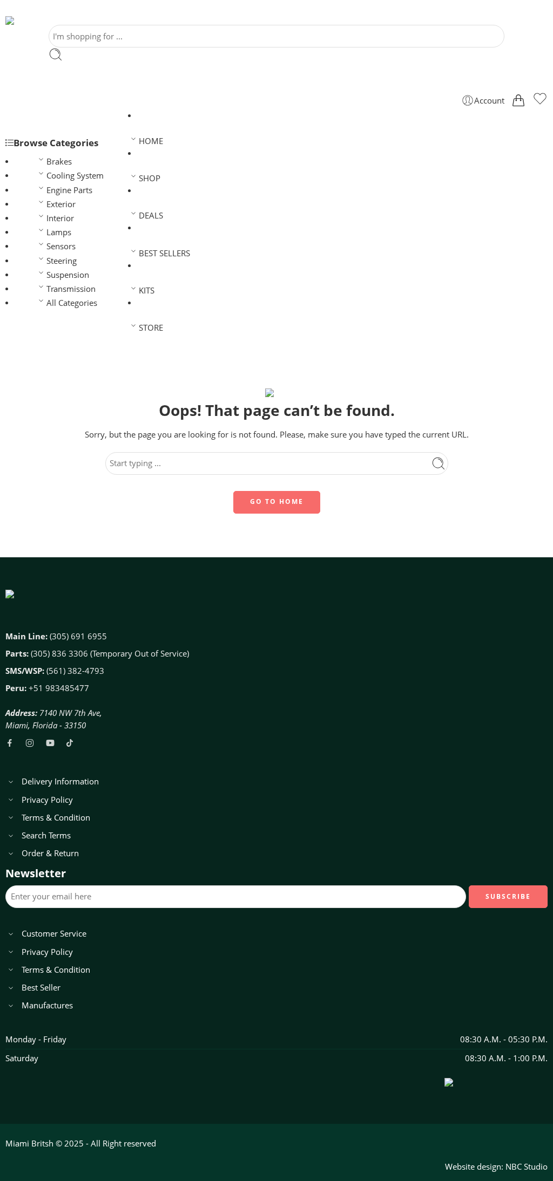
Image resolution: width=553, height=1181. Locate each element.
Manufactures (47, 1005)
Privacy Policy (47, 800)
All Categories (71, 303)
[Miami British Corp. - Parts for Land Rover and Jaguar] (45, 20)
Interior (60, 218)
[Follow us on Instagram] (30, 743)
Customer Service (54, 934)
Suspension (67, 275)
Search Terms (46, 835)
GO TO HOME (277, 501)
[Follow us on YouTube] (50, 743)
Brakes (59, 161)
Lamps (58, 232)
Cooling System (75, 175)
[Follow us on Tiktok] (69, 743)
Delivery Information (60, 781)
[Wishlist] (540, 100)
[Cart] (518, 100)
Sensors (61, 246)
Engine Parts (69, 190)
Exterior (61, 204)
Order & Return (50, 853)
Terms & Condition (56, 818)
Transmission (71, 289)
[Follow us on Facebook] (9, 743)
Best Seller (41, 987)
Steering (61, 261)
